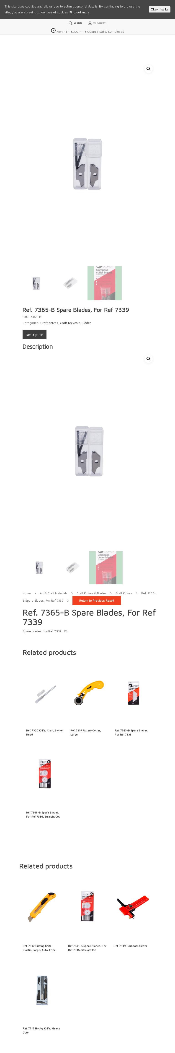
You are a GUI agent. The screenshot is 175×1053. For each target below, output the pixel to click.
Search (77, 22)
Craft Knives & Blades (75, 323)
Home (27, 593)
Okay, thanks (159, 9)
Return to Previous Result (96, 600)
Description (34, 335)
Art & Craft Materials (53, 593)
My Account (99, 22)
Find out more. (79, 12)
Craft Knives (49, 323)
